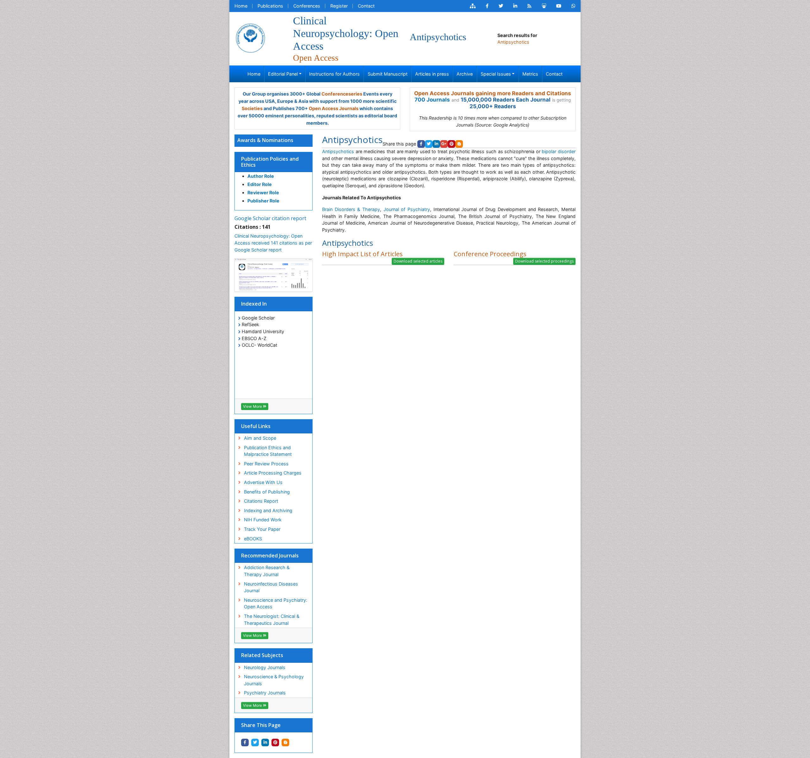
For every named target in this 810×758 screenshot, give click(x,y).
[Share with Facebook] (245, 742)
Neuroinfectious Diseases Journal (271, 587)
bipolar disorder (559, 151)
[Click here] (473, 6)
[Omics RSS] (529, 6)
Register (339, 6)
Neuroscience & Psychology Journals (274, 680)
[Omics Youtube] (558, 6)
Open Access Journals (333, 108)
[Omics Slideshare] (544, 6)
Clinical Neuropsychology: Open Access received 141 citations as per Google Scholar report (273, 242)
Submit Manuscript (388, 74)
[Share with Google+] (444, 144)
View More (253, 406)
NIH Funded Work (263, 519)
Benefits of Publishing (267, 491)
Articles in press (432, 74)
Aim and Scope (260, 438)
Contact (366, 6)
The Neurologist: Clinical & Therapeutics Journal (271, 619)
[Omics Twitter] (501, 6)
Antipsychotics (339, 151)
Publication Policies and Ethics (270, 161)
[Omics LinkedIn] (515, 6)
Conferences (306, 6)
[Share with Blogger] (285, 742)
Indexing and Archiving (268, 510)
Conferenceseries (341, 93)
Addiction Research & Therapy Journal (267, 571)
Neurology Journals (264, 667)
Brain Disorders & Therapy (351, 209)
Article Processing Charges (273, 472)
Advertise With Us (263, 482)
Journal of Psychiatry (406, 209)
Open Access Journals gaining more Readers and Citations (492, 93)
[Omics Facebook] (487, 6)
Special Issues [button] (496, 74)
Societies (252, 108)
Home (240, 6)
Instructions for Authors (334, 74)
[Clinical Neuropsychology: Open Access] (250, 37)
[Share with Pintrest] (275, 742)
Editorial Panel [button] (283, 74)
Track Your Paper (262, 529)
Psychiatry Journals (265, 692)
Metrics (530, 74)
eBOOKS (253, 538)
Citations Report (261, 501)
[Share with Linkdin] (265, 742)
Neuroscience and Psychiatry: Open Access (275, 603)
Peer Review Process (266, 463)
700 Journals (432, 99)
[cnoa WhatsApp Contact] (573, 6)
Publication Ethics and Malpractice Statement (268, 451)
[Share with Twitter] (255, 742)
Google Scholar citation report (270, 218)
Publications (270, 6)
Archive (465, 74)
